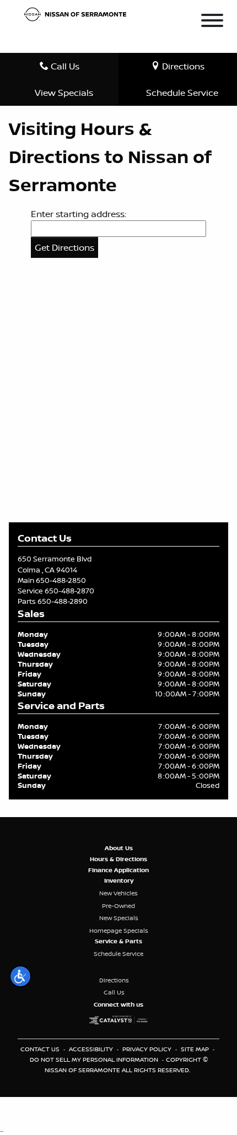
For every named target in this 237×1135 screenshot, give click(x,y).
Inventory (118, 880)
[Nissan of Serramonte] (78, 13)
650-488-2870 (69, 591)
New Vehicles (118, 893)
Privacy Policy (147, 1049)
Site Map (196, 1049)
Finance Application (118, 870)
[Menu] (212, 22)
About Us (119, 848)
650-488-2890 (62, 601)
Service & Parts (118, 941)
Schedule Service (118, 953)
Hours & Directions (118, 859)
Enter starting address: (78, 214)
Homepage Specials (118, 930)
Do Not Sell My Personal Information (95, 1059)
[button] (20, 976)
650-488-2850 (61, 580)
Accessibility (92, 1049)
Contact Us (40, 1049)
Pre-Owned (118, 905)
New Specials (118, 918)
